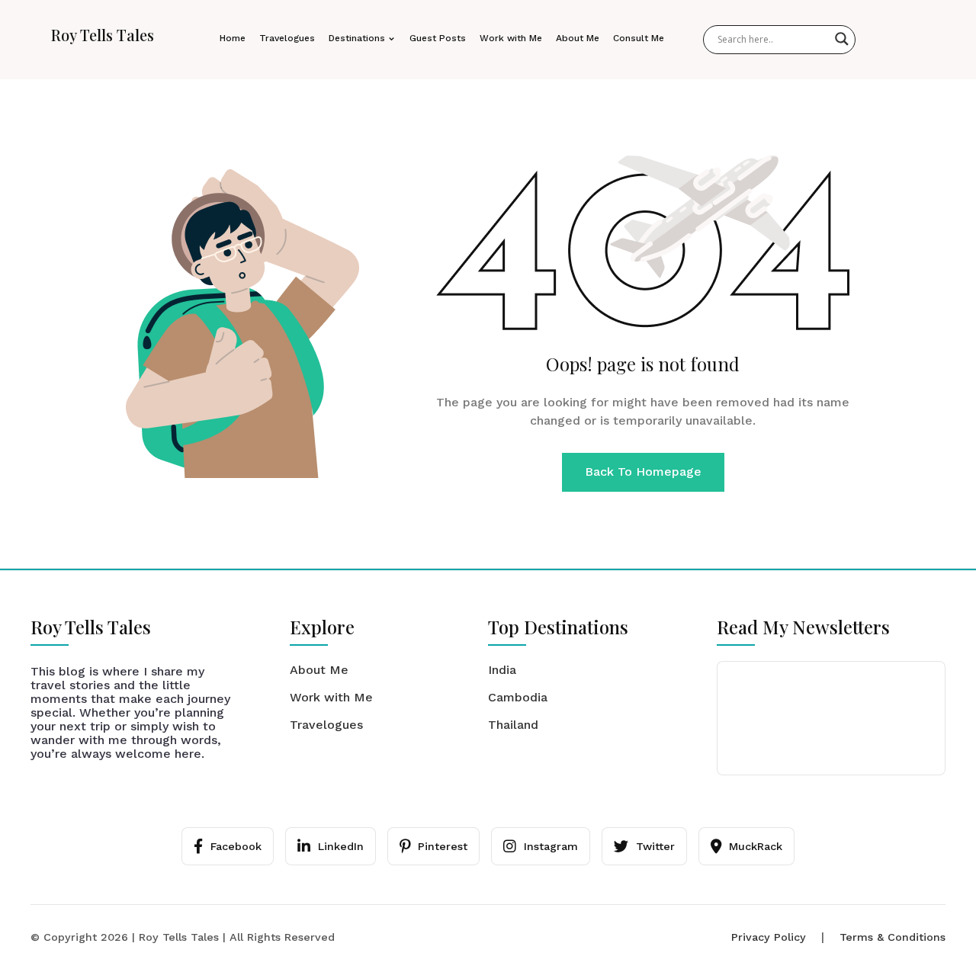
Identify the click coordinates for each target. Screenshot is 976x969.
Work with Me (511, 38)
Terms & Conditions (893, 937)
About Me (577, 38)
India (502, 670)
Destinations (357, 38)
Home (233, 38)
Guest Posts (437, 38)
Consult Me (638, 38)
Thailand (513, 724)
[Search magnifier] (841, 39)
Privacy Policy (768, 937)
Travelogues (287, 38)
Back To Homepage (643, 471)
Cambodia (517, 697)
